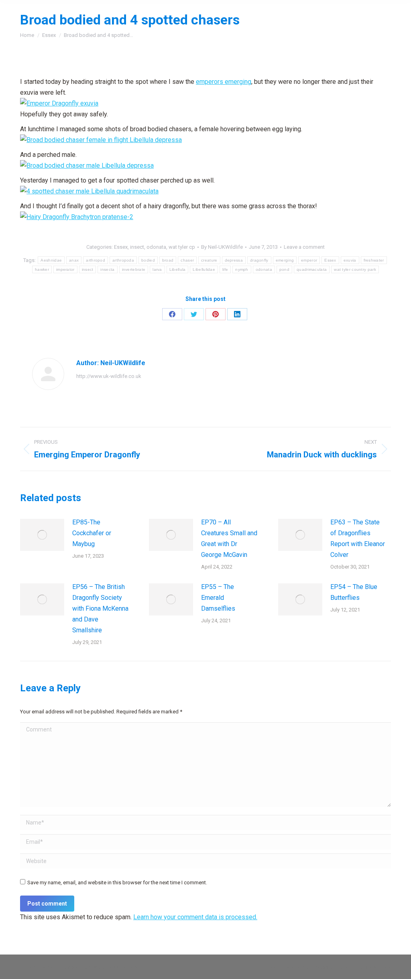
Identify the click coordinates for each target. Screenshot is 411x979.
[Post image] (42, 535)
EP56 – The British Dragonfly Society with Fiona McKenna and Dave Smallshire (100, 608)
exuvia (350, 260)
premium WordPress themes (104, 967)
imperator (65, 269)
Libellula (177, 269)
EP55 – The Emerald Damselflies (218, 597)
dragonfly (259, 260)
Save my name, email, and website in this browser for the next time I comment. (117, 882)
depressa (234, 260)
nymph (241, 269)
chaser (187, 260)
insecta (107, 269)
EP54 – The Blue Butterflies (353, 592)
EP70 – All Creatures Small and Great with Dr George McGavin (229, 538)
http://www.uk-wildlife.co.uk (108, 376)
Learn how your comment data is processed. (195, 917)
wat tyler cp (182, 247)
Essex (121, 247)
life (225, 269)
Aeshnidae (51, 260)
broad (168, 260)
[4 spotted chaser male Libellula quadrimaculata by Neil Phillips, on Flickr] (89, 191)
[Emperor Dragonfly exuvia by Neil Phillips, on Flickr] (59, 103)
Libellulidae (204, 269)
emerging (285, 260)
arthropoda (123, 260)
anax (74, 260)
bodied (148, 260)
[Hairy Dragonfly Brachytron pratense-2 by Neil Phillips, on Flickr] (76, 217)
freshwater (374, 260)
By (222, 247)
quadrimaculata (312, 269)
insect (137, 247)
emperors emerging (223, 81)
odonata (156, 247)
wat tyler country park (355, 269)
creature (209, 260)
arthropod (95, 260)
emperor (309, 260)
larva (157, 269)
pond (284, 269)
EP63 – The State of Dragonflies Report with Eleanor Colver (357, 538)
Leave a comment (304, 247)
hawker (42, 269)
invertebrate (134, 269)
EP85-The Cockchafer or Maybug (91, 533)
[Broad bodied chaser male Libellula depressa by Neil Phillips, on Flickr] (87, 165)
